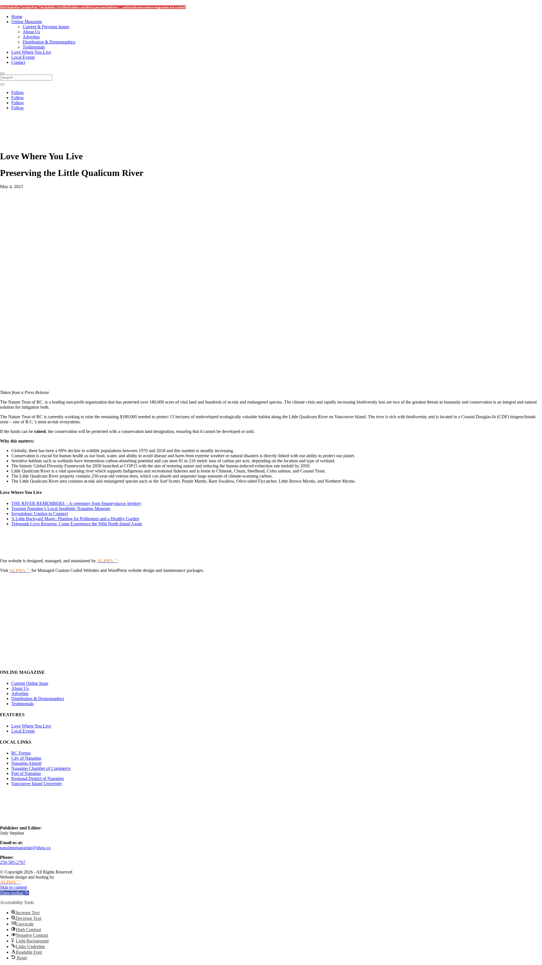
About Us (31, 31)
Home (16, 16)
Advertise (31, 36)
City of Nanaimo (26, 758)
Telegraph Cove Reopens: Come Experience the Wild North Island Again (76, 523)
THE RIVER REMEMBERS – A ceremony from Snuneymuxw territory (76, 503)
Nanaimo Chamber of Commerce (41, 768)
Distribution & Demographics (49, 42)
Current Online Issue (29, 683)
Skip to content (13, 887)
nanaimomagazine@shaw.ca (25, 847)
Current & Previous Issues (46, 26)
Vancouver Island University (36, 783)
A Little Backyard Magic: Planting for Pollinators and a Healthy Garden (75, 518)
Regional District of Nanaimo (37, 778)
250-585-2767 (12, 862)
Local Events (23, 57)
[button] (14, 892)
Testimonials (34, 47)
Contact (18, 62)
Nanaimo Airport (26, 763)
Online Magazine (26, 21)
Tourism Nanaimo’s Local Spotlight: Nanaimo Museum (60, 508)
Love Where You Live (31, 52)
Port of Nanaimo (26, 773)
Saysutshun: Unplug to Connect (39, 513)
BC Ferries (21, 753)
